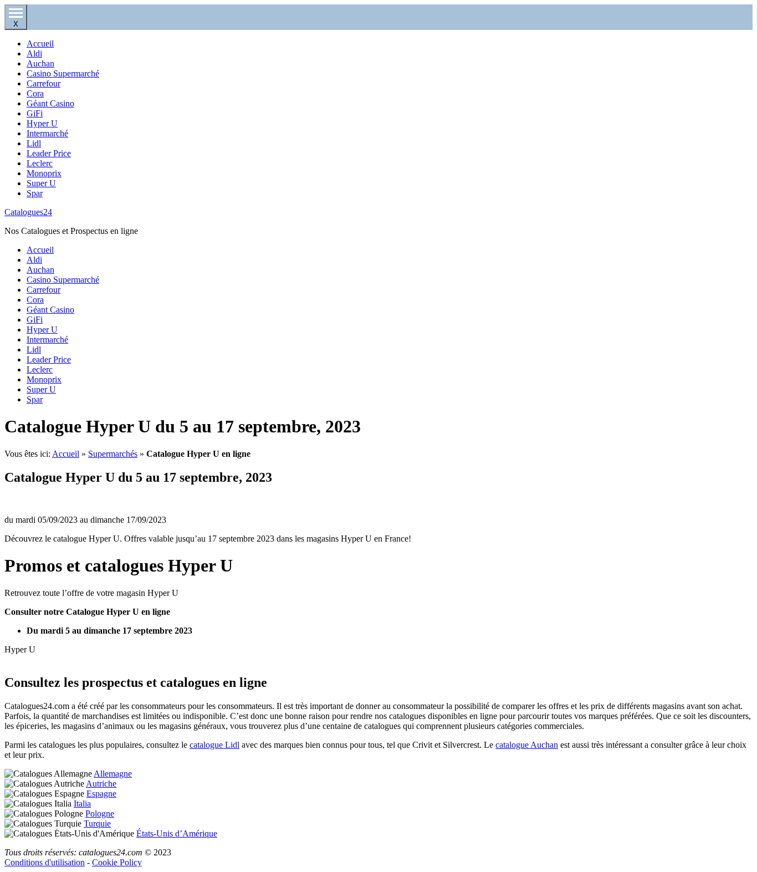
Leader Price (49, 153)
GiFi (35, 113)
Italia (82, 803)
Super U (41, 183)
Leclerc (40, 163)
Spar (35, 193)
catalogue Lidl (214, 744)
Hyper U (42, 123)
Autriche (101, 783)
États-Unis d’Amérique (176, 833)
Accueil (40, 43)
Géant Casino (50, 103)
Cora (35, 93)
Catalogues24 (28, 212)
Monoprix (44, 173)
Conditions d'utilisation (44, 862)
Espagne (101, 793)
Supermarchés (112, 453)
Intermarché (47, 133)
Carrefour (43, 83)
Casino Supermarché (63, 73)
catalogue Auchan (526, 744)
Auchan (40, 63)
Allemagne (113, 773)
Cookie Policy (117, 862)
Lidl (34, 143)
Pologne (99, 813)
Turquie (97, 823)
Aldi (34, 53)
